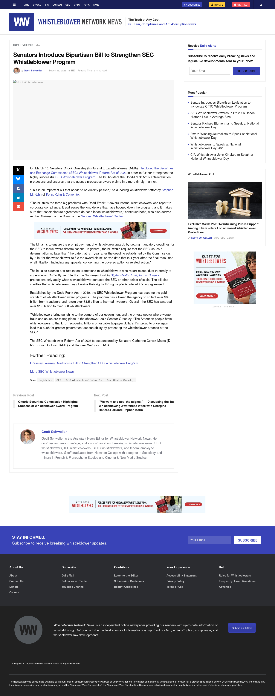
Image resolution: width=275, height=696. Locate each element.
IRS (47, 4)
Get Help (242, 4)
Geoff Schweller (33, 70)
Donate (219, 4)
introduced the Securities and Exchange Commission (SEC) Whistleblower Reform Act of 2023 (102, 170)
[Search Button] (261, 4)
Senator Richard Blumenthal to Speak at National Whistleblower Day (224, 125)
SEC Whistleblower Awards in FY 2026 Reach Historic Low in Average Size (222, 114)
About (13, 575)
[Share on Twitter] (18, 170)
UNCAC (37, 4)
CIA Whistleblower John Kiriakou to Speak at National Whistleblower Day (221, 156)
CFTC (77, 4)
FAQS (96, 4)
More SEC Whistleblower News (52, 371)
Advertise (225, 586)
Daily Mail (68, 575)
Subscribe (193, 4)
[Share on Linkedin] (18, 197)
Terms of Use (174, 586)
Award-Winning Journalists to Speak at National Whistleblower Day (223, 135)
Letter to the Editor (126, 575)
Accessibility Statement (181, 575)
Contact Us (16, 581)
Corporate (27, 44)
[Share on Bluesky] (18, 179)
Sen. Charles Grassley (120, 379)
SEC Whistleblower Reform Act (84, 379)
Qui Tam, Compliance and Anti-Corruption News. (162, 24)
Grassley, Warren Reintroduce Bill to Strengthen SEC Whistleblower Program (84, 363)
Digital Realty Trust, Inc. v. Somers (135, 275)
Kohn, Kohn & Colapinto (62, 194)
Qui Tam (57, 4)
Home (16, 44)
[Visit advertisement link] (102, 230)
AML (26, 4)
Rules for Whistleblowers (235, 575)
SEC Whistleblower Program (75, 176)
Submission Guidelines (129, 581)
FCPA (87, 4)
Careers (14, 592)
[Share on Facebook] (18, 188)
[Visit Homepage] (65, 21)
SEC (67, 4)
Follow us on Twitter (75, 581)
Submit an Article (242, 628)
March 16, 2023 (57, 70)
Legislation (45, 379)
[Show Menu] (14, 5)
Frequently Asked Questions (237, 581)
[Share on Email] (18, 206)
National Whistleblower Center (102, 216)
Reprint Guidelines (126, 586)
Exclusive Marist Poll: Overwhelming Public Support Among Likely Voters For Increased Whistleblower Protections (223, 228)
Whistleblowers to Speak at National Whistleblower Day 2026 (215, 146)
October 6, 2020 (225, 237)
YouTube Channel (73, 586)
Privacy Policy (175, 581)
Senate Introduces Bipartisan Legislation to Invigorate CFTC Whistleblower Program (220, 104)
